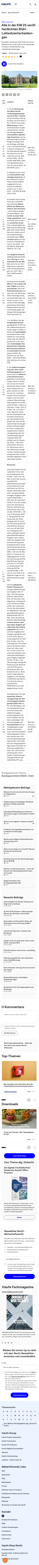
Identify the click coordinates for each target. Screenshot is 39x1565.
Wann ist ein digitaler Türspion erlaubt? (19, 821)
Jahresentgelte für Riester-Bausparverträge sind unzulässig (19, 903)
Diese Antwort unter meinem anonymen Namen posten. (20, 1027)
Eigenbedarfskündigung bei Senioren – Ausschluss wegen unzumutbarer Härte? (19, 813)
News (4, 53)
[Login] (35, 4)
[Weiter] (35, 1100)
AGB (32, 1372)
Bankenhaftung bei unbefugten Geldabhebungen (15, 978)
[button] (10, 1033)
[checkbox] (3, 1026)
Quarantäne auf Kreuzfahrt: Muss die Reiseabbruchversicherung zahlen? (18, 922)
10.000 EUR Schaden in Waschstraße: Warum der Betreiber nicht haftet (18, 912)
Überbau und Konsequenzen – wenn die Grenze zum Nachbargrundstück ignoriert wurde (19, 871)
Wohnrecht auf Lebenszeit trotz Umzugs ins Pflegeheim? (19, 793)
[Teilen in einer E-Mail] (3, 95)
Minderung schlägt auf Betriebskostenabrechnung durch (19, 840)
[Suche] (30, 4)
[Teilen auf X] (7, 95)
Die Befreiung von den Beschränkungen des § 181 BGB (19, 860)
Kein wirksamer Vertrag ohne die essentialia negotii (19, 969)
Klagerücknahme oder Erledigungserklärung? (12, 882)
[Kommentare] (20, 56)
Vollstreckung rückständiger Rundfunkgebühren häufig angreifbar (19, 803)
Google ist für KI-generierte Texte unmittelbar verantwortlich (19, 942)
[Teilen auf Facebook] (10, 95)
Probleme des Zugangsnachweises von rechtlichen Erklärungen (18, 830)
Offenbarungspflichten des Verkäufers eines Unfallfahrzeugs (18, 959)
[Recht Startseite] (7, 4)
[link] (4, 12)
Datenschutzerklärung (18, 1377)
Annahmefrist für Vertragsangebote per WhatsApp (19, 988)
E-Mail (4, 1363)
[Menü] (16, 4)
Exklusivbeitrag (10, 1092)
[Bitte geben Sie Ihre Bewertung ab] (14, 57)
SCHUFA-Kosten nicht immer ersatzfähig (19, 950)
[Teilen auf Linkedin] (18, 95)
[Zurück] (29, 1100)
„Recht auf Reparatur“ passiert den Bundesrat (17, 932)
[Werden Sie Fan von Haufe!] (3, 1516)
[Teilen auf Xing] (14, 95)
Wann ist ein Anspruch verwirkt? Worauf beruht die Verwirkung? (19, 850)
